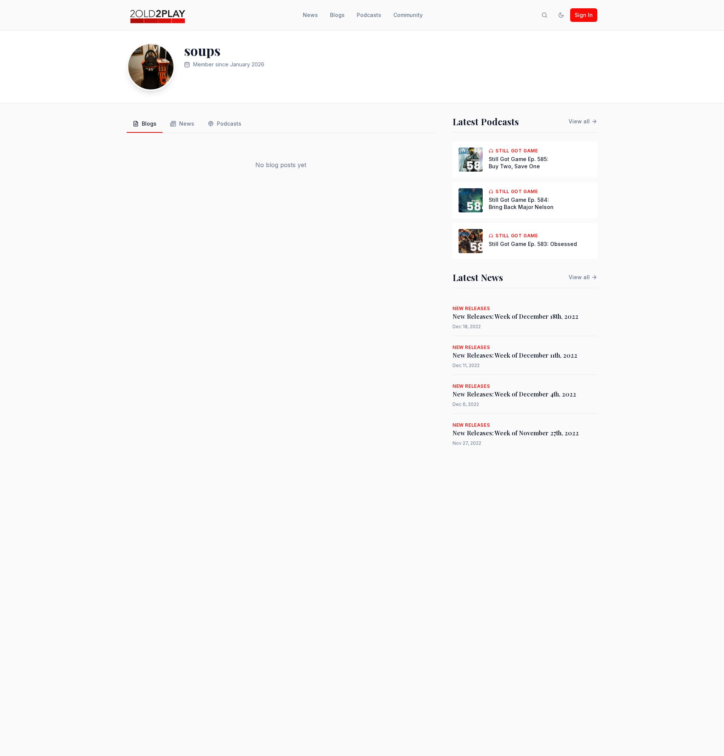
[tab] (145, 124)
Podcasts (369, 15)
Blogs (337, 15)
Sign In (584, 15)
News (310, 15)
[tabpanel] (280, 164)
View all (579, 121)
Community (408, 15)
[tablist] (280, 124)
